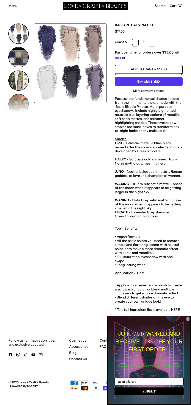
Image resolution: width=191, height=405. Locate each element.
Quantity (121, 42)
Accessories (78, 347)
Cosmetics (77, 340)
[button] (160, 6)
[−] (135, 42)
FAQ (103, 347)
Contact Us (78, 359)
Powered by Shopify (24, 386)
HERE (175, 310)
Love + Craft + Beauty (34, 382)
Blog (72, 353)
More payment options (148, 91)
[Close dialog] (188, 319)
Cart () (176, 7)
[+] (152, 42)
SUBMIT (149, 391)
